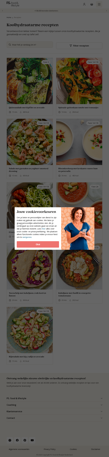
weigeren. (27, 237)
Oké (38, 244)
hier (44, 228)
